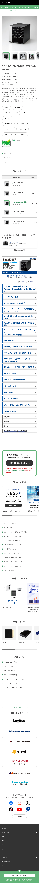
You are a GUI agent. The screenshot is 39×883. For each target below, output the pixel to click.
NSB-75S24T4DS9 (19, 221)
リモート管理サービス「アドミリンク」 (15, 134)
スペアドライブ (9, 129)
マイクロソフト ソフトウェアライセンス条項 (16, 123)
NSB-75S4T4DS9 (18, 183)
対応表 (6, 107)
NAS (33, 707)
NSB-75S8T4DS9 (18, 192)
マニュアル (17, 107)
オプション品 (22, 129)
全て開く (23, 281)
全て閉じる (33, 281)
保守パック (8, 118)
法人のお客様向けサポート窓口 (14, 470)
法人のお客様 (9, 707)
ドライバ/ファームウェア (11, 113)
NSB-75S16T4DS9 (19, 211)
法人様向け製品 (17, 707)
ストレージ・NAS (27, 707)
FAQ (25, 113)
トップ (3, 707)
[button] (19, 837)
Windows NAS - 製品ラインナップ (10, 10)
